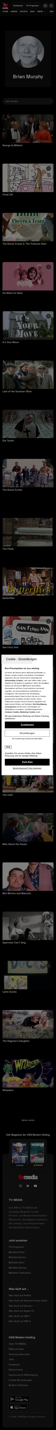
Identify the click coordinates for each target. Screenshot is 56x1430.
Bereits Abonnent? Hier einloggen (27, 768)
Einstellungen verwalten (27, 733)
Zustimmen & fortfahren (27, 725)
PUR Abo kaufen (27, 762)
